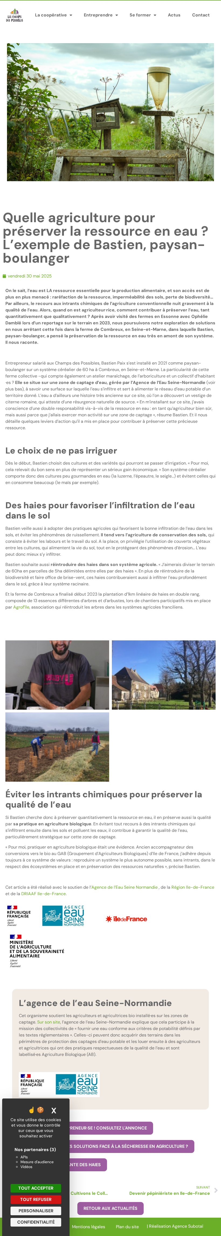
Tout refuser (35, 1199)
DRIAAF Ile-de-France (43, 894)
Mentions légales (88, 1227)
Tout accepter (35, 1188)
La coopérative (51, 15)
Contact (201, 15)
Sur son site (48, 1022)
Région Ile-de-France (192, 887)
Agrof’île (21, 607)
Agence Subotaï (187, 1226)
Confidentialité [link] (36, 1222)
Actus (174, 15)
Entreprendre (98, 15)
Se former (140, 15)
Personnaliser (36, 1211)
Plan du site (127, 1227)
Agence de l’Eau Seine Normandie (124, 887)
